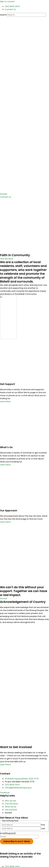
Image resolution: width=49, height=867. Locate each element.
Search (3, 14)
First (43, 824)
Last (43, 828)
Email (8, 833)
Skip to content (7, 1)
